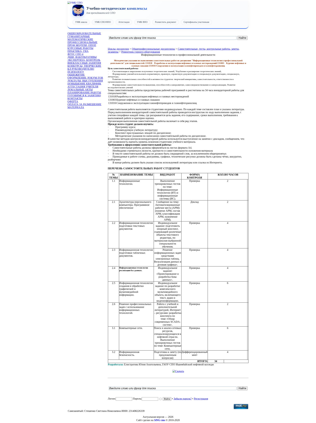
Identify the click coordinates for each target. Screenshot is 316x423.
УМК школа (81, 22)
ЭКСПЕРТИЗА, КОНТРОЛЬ (83, 60)
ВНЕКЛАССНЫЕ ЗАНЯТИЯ (84, 63)
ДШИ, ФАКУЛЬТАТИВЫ (82, 57)
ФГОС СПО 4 (75, 54)
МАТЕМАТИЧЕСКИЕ (80, 39)
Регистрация (201, 398)
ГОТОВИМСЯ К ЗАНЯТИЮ (84, 95)
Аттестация (123, 22)
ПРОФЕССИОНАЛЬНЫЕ (82, 42)
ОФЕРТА (72, 101)
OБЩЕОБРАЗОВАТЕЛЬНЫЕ (84, 33)
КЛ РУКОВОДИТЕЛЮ (80, 68)
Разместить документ (165, 22)
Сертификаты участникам (196, 22)
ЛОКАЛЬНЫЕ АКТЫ (80, 89)
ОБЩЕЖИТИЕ (76, 74)
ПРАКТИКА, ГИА (78, 51)
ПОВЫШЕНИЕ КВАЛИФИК (84, 83)
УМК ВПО (142, 22)
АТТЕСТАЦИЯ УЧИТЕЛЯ (82, 86)
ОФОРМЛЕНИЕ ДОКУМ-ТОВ (85, 77)
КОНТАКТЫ (74, 98)
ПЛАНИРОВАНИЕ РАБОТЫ (84, 92)
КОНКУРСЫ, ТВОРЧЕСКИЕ (84, 66)
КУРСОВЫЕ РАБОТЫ (80, 48)
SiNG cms (159, 420)
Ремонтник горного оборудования (140, 51)
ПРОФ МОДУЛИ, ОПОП (81, 45)
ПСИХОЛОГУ (75, 71)
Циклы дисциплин (118, 48)
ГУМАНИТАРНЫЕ (78, 36)
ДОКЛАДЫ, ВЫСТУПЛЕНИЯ (85, 80)
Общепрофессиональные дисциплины (153, 48)
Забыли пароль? (183, 398)
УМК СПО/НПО (103, 22)
